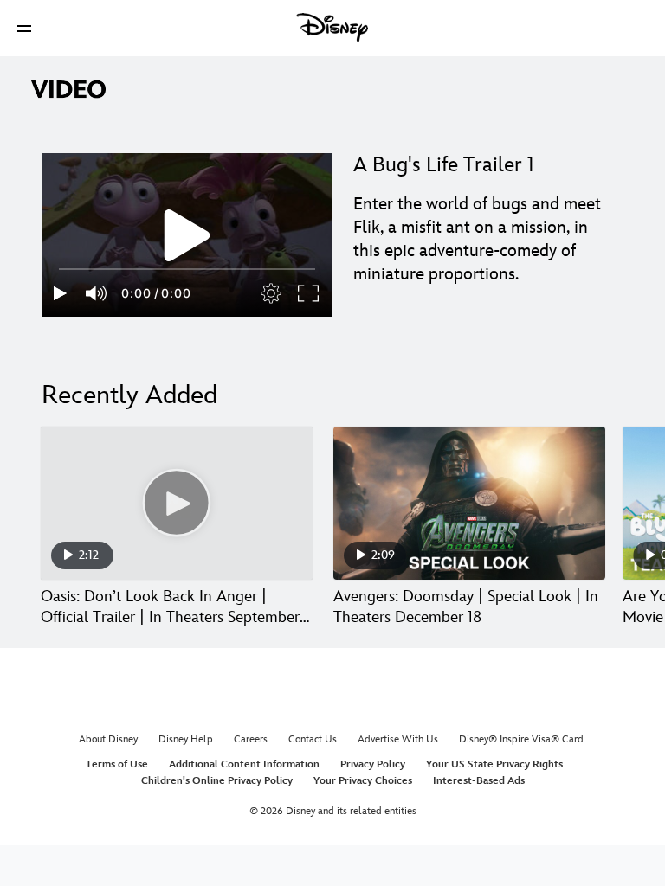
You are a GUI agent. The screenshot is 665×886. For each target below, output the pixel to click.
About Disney (108, 739)
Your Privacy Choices (362, 780)
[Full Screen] (309, 293)
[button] (24, 28)
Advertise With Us (398, 739)
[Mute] (97, 293)
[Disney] (332, 27)
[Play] (60, 293)
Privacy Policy (372, 764)
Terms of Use (117, 764)
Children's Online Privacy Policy (217, 780)
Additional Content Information (244, 764)
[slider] (187, 269)
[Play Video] (187, 235)
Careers (251, 739)
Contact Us (312, 739)
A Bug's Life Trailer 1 (443, 164)
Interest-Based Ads (479, 780)
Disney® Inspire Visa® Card (521, 739)
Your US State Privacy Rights (494, 764)
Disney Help (185, 739)
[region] (187, 235)
